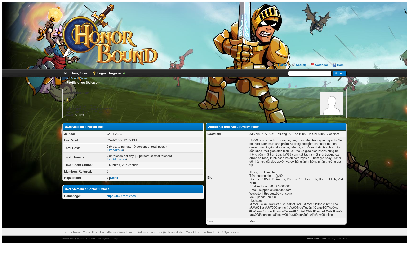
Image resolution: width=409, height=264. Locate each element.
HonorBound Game (75, 78)
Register (115, 73)
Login (101, 73)
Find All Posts (115, 149)
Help (340, 65)
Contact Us (90, 232)
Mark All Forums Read (200, 232)
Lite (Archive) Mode (170, 232)
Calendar (321, 65)
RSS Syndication (228, 232)
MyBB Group (110, 238)
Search (301, 65)
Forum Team (72, 232)
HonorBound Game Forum (117, 232)
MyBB (80, 238)
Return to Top (146, 232)
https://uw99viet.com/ (121, 196)
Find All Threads (116, 159)
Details (115, 178)
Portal (282, 65)
